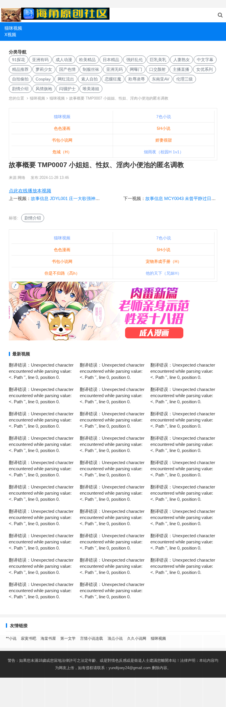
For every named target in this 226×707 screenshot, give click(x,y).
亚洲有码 (40, 59)
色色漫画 (62, 128)
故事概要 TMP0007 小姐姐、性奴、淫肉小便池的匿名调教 (118, 98)
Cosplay (43, 79)
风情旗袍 (44, 88)
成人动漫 (64, 59)
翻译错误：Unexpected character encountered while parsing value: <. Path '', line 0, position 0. (41, 371)
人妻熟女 (181, 59)
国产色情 (67, 69)
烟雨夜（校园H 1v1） (164, 152)
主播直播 (181, 69)
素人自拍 (89, 79)
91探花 (18, 59)
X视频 (10, 34)
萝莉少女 (44, 69)
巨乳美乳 (158, 59)
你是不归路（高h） (62, 273)
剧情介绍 (20, 88)
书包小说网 (62, 140)
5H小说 (163, 128)
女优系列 (204, 69)
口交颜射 (157, 69)
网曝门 (136, 69)
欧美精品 (87, 59)
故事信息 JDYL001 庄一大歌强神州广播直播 (74, 198)
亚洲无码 (114, 69)
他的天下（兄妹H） (164, 273)
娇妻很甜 (163, 140)
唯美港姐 (91, 88)
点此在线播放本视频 (30, 190)
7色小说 (163, 116)
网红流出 (66, 79)
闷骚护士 (67, 88)
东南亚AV (160, 79)
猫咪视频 (13, 28)
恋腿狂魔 (113, 79)
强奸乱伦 (134, 59)
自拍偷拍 (20, 79)
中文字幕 (205, 59)
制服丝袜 (91, 69)
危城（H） (62, 152)
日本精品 (111, 59)
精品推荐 (20, 69)
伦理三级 (184, 79)
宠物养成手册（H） (164, 261)
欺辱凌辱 (136, 79)
